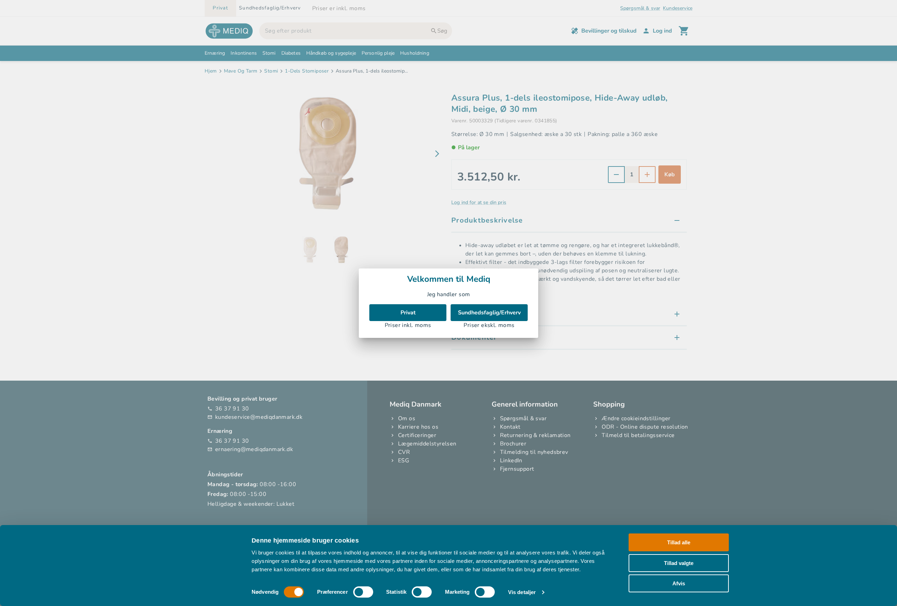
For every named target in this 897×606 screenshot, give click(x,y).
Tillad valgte (678, 563)
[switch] (363, 592)
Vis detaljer (522, 592)
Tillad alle (678, 542)
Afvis (678, 583)
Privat (408, 312)
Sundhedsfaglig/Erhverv (489, 312)
